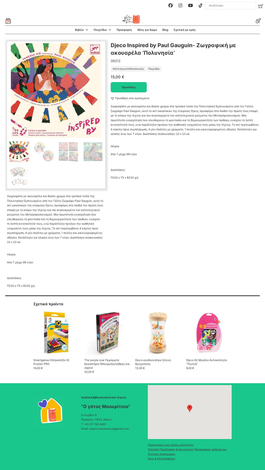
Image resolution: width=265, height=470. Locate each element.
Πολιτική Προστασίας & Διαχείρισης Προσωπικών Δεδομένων (187, 449)
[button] (98, 48)
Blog (165, 30)
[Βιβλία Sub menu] (86, 29)
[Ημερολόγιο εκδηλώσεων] (8, 21)
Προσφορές (124, 30)
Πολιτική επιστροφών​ (161, 454)
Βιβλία (79, 30)
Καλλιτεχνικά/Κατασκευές (128, 68)
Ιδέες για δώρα (147, 30)
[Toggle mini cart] (260, 6)
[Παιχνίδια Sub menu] (110, 29)
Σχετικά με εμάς (185, 30)
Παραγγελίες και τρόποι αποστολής (171, 445)
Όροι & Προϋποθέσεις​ (161, 458)
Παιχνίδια (100, 30)
